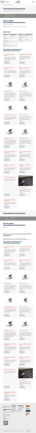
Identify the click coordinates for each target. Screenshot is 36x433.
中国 (28, 414)
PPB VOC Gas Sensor (23, 91)
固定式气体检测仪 (13, 409)
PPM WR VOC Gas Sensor (8, 138)
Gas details (6, 217)
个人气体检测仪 (13, 408)
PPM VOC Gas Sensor (8, 91)
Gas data (10, 217)
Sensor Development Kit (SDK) (9, 177)
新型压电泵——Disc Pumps (21, 410)
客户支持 (19, 411)
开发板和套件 (20, 408)
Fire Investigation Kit (23, 187)
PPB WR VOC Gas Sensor (23, 138)
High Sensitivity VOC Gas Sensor (10, 114)
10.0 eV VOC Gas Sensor (23, 114)
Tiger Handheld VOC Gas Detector (25, 54)
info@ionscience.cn (6, 418)
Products (14, 217)
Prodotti (14, 219)
